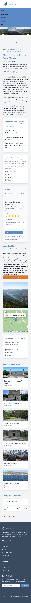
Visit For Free (11, 529)
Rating (6, 213)
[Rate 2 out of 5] (9, 216)
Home (3, 10)
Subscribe (25, 585)
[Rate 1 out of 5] (6, 216)
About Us (5, 550)
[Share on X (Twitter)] (11, 72)
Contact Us (5, 567)
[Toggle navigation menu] (28, 4)
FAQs (3, 565)
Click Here (16, 350)
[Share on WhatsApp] (16, 72)
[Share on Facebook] (8, 72)
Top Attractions (7, 552)
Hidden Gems (6, 555)
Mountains (18, 49)
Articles (3, 21)
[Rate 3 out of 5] (12, 216)
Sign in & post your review (14, 233)
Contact (3, 24)
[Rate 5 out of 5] (18, 216)
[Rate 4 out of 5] (15, 216)
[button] (15, 319)
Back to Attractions (11, 516)
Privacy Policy (6, 570)
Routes (3, 17)
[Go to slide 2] (16, 42)
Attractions (4, 14)
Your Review (8, 219)
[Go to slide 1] (14, 42)
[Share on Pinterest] (14, 72)
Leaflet (11, 331)
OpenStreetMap (18, 331)
